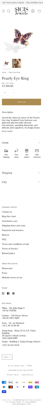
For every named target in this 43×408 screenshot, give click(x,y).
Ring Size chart (9, 216)
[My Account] (33, 11)
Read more (7, 131)
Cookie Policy (28, 375)
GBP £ (6, 357)
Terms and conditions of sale (15, 244)
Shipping (7, 172)
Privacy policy (13, 375)
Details (5, 142)
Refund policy (8, 253)
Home (4, 72)
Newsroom (7, 268)
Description (7, 112)
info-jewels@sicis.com (21, 404)
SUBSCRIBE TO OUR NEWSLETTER (20, 370)
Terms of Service (10, 248)
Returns (5, 235)
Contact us (7, 212)
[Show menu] (3, 11)
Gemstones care (9, 221)
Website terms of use (12, 277)
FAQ (4, 182)
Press (4, 273)
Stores (29, 365)
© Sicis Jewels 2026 (16, 365)
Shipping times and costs (13, 225)
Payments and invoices (13, 230)
